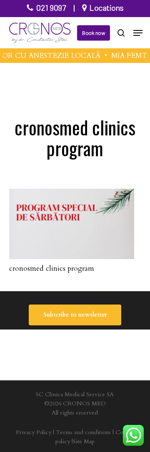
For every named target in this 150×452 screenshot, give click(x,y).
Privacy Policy (33, 432)
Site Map (84, 441)
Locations (106, 7)
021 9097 (51, 7)
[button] (137, 33)
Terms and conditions (83, 432)
